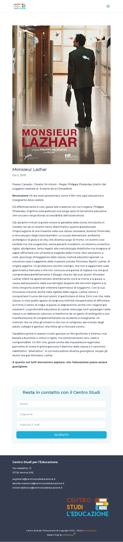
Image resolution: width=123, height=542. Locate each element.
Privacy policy (90, 530)
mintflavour (69, 534)
